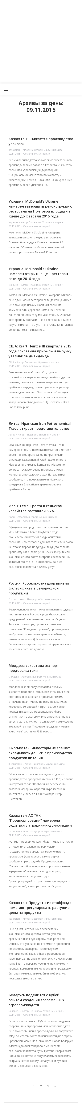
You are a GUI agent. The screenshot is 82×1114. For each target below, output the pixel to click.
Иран (12, 517)
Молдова (14, 676)
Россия (13, 599)
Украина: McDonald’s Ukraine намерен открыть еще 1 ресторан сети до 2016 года (38, 273)
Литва (12, 434)
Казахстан (14, 150)
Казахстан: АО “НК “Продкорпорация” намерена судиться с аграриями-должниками (40, 820)
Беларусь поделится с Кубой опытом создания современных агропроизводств (36, 1000)
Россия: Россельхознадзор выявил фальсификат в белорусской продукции (39, 588)
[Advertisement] (41, 41)
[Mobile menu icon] (6, 89)
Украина (13, 222)
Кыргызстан (15, 764)
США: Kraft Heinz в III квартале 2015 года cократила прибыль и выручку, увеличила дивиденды (40, 351)
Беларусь (14, 1011)
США (11, 362)
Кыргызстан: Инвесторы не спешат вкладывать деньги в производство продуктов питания (40, 753)
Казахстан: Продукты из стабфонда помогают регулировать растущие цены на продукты (40, 907)
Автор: (43, 150)
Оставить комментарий (36, 153)
